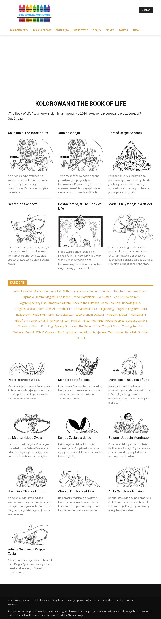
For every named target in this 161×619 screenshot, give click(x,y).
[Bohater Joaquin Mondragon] (130, 422)
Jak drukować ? (41, 600)
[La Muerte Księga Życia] (30, 422)
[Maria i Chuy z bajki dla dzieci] (130, 226)
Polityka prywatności (79, 600)
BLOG (130, 600)
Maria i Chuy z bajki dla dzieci (130, 204)
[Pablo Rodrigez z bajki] (30, 364)
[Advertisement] (80, 64)
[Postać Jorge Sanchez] (130, 155)
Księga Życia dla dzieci (75, 438)
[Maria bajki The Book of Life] (130, 364)
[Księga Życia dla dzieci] (80, 422)
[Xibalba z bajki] (80, 155)
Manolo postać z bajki (74, 380)
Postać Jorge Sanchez (125, 133)
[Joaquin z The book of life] (30, 476)
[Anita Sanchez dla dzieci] (130, 476)
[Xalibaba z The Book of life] (30, 155)
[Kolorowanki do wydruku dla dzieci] (34, 14)
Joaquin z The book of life (27, 491)
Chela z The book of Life (76, 491)
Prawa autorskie (103, 600)
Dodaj (119, 600)
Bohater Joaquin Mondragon (129, 438)
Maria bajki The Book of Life (128, 380)
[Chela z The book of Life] (80, 476)
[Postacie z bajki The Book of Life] (80, 230)
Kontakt (12, 604)
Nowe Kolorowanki (18, 600)
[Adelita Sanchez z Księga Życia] (30, 534)
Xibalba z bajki (69, 133)
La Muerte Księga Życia (25, 438)
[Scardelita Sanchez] (30, 226)
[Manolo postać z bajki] (80, 364)
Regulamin (58, 600)
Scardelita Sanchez (22, 204)
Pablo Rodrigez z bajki (24, 380)
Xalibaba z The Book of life (28, 133)
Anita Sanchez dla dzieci (126, 491)
